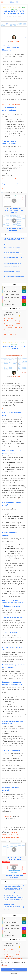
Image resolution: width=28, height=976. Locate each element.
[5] (5, 192)
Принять (14, 969)
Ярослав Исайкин (16, 41)
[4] (4, 192)
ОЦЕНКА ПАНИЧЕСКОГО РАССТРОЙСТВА (14, 257)
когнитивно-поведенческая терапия (12, 188)
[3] (3, 192)
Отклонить (14, 973)
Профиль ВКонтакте (9, 318)
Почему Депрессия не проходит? (12, 909)
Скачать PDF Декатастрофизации (11, 104)
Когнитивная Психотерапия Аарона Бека (14, 892)
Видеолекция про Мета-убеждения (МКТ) (14, 897)
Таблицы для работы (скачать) (11, 7)
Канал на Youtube (8, 331)
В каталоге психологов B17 (11, 334)
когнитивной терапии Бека (14, 499)
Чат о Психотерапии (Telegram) (12, 321)
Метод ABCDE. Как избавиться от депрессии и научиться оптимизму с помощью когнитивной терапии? (13, 254)
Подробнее (4, 965)
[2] (2, 192)
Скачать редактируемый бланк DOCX (14, 820)
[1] (1, 192)
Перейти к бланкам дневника (9, 409)
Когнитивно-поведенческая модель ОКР (14, 276)
